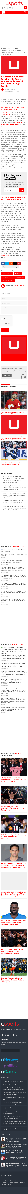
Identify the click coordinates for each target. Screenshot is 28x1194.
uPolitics (4, 1184)
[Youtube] (10, 7)
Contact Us (4, 1182)
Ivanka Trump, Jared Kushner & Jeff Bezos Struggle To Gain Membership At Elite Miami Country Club (13, 584)
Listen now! (7, 376)
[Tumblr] (11, 1035)
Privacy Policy (5, 1180)
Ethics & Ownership (13, 1182)
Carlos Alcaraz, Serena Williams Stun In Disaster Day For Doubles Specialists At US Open (14, 508)
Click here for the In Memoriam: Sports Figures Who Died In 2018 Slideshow (12, 357)
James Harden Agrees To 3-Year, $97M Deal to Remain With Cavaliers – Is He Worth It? (17, 1165)
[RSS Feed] (16, 1035)
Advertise (17, 1180)
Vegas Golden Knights (8, 280)
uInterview (22, 1182)
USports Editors (18, 286)
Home (3, 48)
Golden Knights (6, 114)
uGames (10, 1184)
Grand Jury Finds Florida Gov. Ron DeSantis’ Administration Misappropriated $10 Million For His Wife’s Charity (13, 709)
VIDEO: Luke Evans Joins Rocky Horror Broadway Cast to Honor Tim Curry (11, 561)
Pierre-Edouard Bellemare (18, 277)
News (8, 48)
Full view (23, 64)
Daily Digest (15, 48)
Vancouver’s (5, 255)
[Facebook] (2, 7)
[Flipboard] (12, 7)
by (9, 89)
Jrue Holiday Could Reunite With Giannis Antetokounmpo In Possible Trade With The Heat (14, 487)
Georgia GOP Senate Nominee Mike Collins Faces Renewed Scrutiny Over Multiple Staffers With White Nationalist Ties (13, 665)
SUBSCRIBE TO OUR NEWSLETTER (10, 1050)
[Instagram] (7, 7)
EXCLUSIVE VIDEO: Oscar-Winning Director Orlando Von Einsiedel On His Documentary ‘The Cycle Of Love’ (13, 576)
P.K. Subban (5, 277)
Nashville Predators (7, 273)
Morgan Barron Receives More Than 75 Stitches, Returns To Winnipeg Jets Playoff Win (13, 463)
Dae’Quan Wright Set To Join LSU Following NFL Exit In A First (16, 1151)
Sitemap (24, 1180)
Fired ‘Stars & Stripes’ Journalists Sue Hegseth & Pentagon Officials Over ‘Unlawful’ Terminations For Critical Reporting (11, 681)
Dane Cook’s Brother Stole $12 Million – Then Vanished (14, 554)
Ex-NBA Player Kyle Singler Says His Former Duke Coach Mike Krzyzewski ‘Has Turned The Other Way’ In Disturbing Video (13, 1083)
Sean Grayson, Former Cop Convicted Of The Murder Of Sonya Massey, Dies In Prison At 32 (13, 592)
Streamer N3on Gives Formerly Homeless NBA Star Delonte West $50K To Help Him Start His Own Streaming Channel (14, 1123)
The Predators (6, 112)
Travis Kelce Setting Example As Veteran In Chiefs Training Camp (16, 1158)
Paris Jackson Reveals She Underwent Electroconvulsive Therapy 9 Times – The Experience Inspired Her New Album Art (12, 568)
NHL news (17, 273)
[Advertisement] (14, 32)
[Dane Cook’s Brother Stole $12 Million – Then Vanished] (14, 550)
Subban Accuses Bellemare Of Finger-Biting (14, 108)
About (11, 1180)
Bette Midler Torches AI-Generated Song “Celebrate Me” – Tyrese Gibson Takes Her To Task (13, 600)
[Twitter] (5, 7)
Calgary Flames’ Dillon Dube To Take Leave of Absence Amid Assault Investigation (12, 413)
